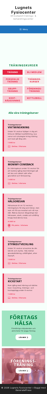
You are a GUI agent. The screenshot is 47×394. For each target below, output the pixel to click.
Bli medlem (34, 72)
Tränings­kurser (34, 80)
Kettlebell (34, 98)
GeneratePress (24, 390)
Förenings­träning (34, 89)
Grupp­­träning (12, 89)
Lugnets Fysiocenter (23, 10)
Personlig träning (12, 80)
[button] (23, 337)
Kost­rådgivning (12, 99)
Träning (12, 72)
